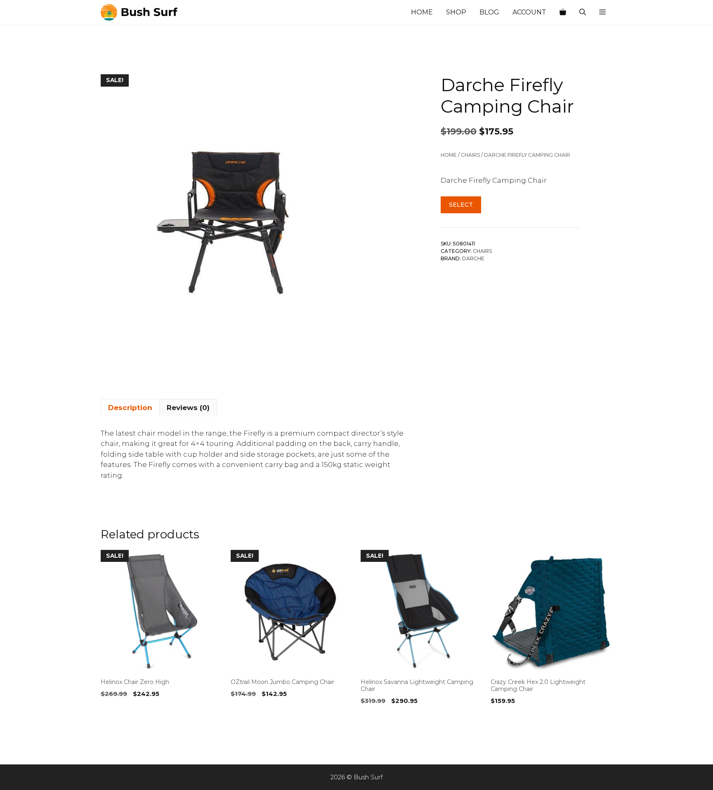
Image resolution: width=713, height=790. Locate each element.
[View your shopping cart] (563, 12)
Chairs (470, 155)
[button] (602, 12)
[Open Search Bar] (583, 12)
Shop (456, 12)
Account (529, 12)
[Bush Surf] (142, 12)
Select (461, 204)
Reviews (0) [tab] (188, 407)
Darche (473, 258)
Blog (489, 12)
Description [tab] (130, 407)
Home (422, 12)
